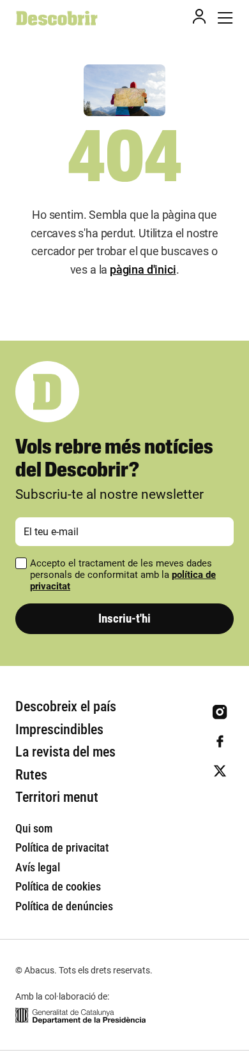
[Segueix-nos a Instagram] (220, 712)
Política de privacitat (62, 847)
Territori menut (56, 797)
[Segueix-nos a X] (220, 771)
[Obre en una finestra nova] (80, 1015)
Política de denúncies (64, 906)
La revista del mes (65, 752)
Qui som (33, 828)
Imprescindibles (59, 729)
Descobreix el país (65, 706)
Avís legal (37, 867)
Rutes (31, 775)
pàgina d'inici (143, 269)
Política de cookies (58, 886)
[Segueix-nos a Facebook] (220, 741)
